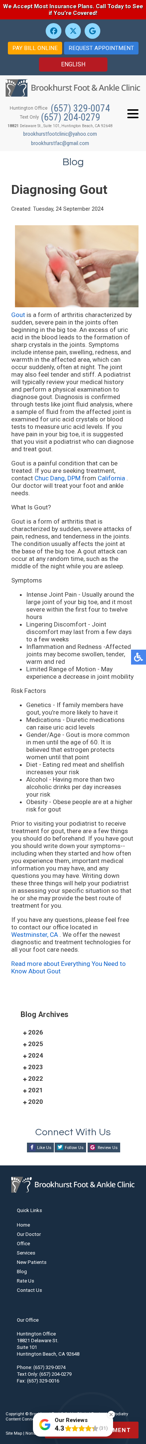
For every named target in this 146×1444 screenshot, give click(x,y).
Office (23, 1243)
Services (26, 1253)
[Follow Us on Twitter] (73, 31)
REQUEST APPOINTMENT (101, 48)
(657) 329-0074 (80, 108)
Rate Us (25, 1281)
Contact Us (29, 1290)
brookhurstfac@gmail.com (60, 143)
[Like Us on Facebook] (53, 31)
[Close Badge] (111, 1414)
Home (23, 1225)
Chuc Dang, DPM (57, 478)
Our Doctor (29, 1234)
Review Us (108, 1147)
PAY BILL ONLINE (35, 48)
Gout (19, 314)
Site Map (14, 1433)
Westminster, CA (34, 934)
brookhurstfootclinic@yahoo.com (60, 134)
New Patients (31, 1262)
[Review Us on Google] (92, 31)
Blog (22, 1271)
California (112, 478)
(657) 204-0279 (70, 117)
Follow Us (74, 1147)
